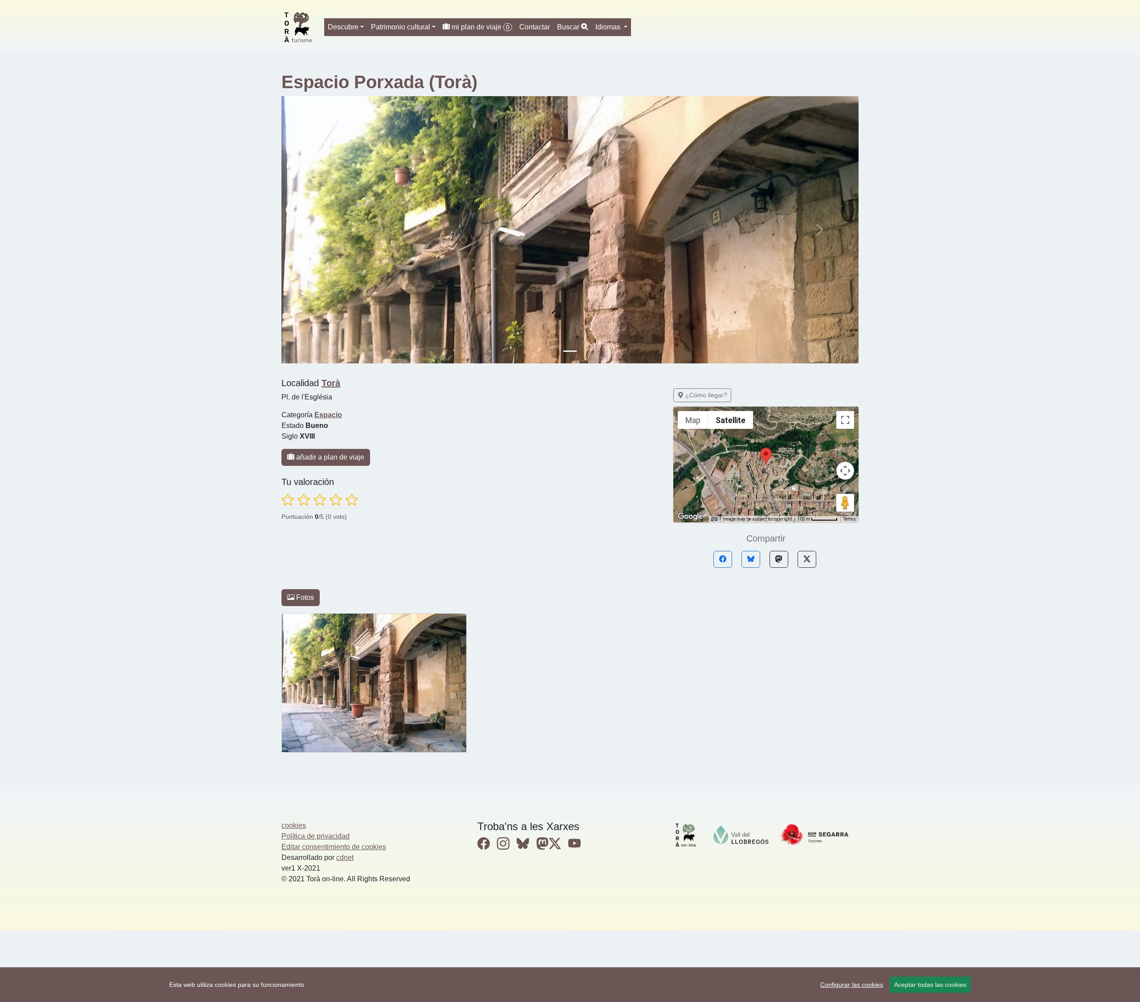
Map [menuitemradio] (692, 420)
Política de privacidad (315, 836)
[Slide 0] (570, 351)
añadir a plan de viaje (329, 457)
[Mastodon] (779, 559)
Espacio (328, 415)
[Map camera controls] (845, 471)
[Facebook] (722, 559)
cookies (293, 825)
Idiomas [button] (608, 27)
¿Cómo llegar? (705, 395)
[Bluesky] (750, 559)
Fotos (304, 597)
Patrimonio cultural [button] (400, 27)
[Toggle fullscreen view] (845, 420)
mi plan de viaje (479, 27)
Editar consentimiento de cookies (333, 847)
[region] (570, 984)
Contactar (534, 27)
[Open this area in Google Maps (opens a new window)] (690, 516)
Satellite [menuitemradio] (730, 420)
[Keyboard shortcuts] (714, 519)
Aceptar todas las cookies (930, 984)
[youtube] (574, 844)
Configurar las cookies (851, 984)
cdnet (345, 857)
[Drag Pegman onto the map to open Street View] (845, 503)
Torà (331, 383)
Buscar (569, 27)
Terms (849, 519)
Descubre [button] (343, 27)
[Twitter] (807, 559)
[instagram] (503, 844)
